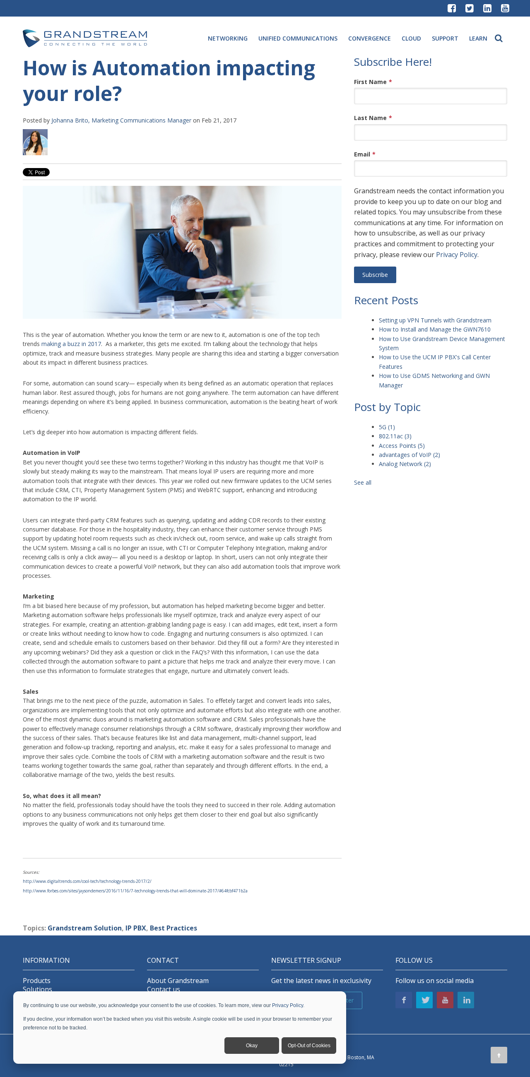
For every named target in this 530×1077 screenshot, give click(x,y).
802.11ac (395, 436)
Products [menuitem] (37, 980)
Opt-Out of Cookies (309, 1045)
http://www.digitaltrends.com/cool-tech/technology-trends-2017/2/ (87, 881)
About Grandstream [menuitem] (178, 980)
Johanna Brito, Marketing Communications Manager (121, 120)
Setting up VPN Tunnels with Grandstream (435, 320)
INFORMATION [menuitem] (46, 960)
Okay (252, 1045)
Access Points (402, 446)
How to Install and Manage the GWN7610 (435, 329)
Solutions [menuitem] (37, 989)
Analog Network (405, 464)
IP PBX (135, 928)
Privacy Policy (287, 1005)
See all (362, 482)
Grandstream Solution (85, 928)
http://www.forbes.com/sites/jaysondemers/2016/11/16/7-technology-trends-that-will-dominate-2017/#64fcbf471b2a (135, 891)
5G (387, 427)
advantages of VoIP (409, 455)
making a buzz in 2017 (71, 344)
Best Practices (173, 928)
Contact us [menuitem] (163, 989)
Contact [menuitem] (163, 960)
